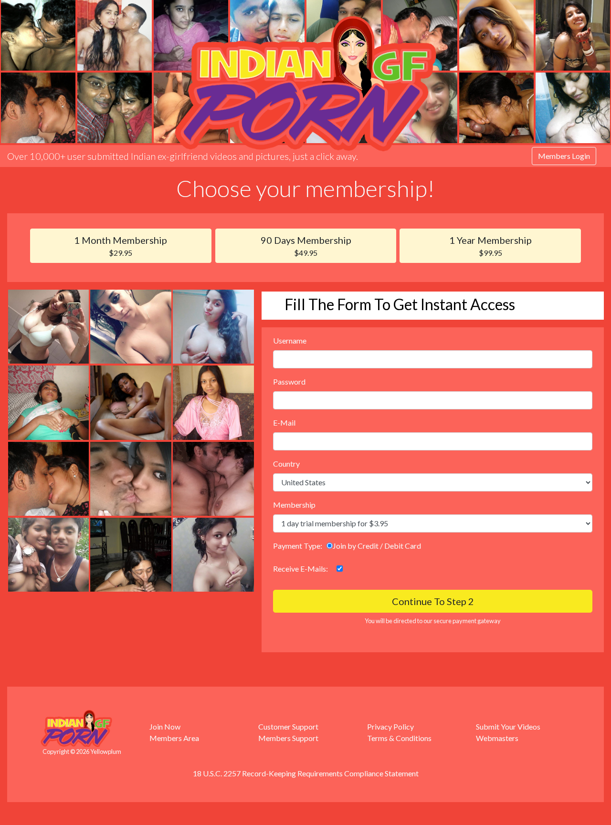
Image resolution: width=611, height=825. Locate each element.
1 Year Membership (490, 245)
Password (289, 381)
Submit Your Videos (508, 726)
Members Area (174, 737)
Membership (294, 504)
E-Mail (284, 422)
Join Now (164, 726)
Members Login (564, 155)
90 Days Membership (306, 245)
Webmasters (497, 737)
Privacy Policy (390, 726)
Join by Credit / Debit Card (377, 545)
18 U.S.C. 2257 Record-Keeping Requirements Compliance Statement (306, 773)
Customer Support (288, 726)
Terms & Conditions (399, 737)
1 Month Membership (120, 245)
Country (286, 463)
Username (289, 340)
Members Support (288, 737)
